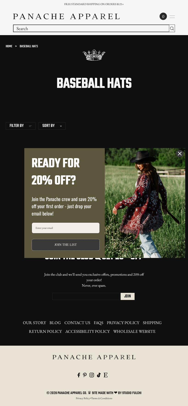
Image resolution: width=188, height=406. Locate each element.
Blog (55, 322)
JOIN (127, 296)
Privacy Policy (123, 322)
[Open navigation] (172, 16)
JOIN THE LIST (66, 245)
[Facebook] (78, 374)
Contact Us (77, 322)
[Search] (172, 28)
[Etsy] (106, 374)
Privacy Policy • (83, 398)
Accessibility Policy (87, 331)
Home (9, 46)
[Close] (179, 153)
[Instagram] (91, 374)
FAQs (98, 322)
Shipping (152, 322)
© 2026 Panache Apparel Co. (67, 393)
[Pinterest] (85, 374)
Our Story (34, 322)
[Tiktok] (99, 374)
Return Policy (45, 331)
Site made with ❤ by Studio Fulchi (116, 393)
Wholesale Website (134, 331)
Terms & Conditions (101, 398)
